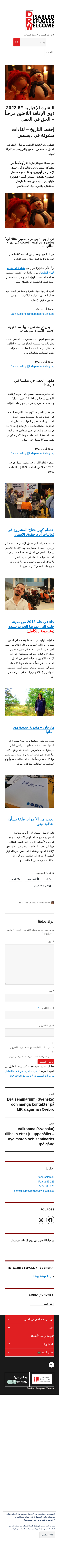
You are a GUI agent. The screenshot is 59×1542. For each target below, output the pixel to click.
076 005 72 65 (46, 1186)
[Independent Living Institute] (42, 1379)
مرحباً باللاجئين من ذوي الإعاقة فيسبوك (33, 1240)
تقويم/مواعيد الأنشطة (42, 1335)
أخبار (51, 1327)
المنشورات (48, 1344)
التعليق (50, 941)
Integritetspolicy (42, 1276)
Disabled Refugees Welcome (40, 1388)
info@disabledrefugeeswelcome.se (33, 1190)
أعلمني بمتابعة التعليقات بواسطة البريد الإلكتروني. (31, 1047)
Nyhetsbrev (44, 902)
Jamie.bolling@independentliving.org (32, 313)
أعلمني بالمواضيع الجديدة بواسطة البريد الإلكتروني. (31, 1056)
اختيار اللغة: (47, 1352)
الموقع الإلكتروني (46, 1025)
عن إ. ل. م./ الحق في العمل (39, 1319)
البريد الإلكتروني (46, 1008)
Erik (21, 902)
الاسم (51, 991)
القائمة (49, 52)
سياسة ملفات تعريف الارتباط (22, 1529)
